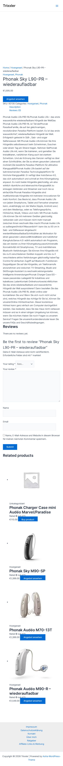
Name (6, 408)
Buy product (28, 519)
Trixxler (9, 6)
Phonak (19, 74)
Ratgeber (31, 740)
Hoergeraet (16, 67)
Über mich (31, 737)
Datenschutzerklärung (31, 730)
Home (6, 67)
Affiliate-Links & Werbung (31, 744)
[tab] (34, 107)
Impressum (31, 726)
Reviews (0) (15, 110)
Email (5, 421)
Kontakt (31, 733)
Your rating (9, 364)
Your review (9, 369)
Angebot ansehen (15, 99)
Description (15, 107)
